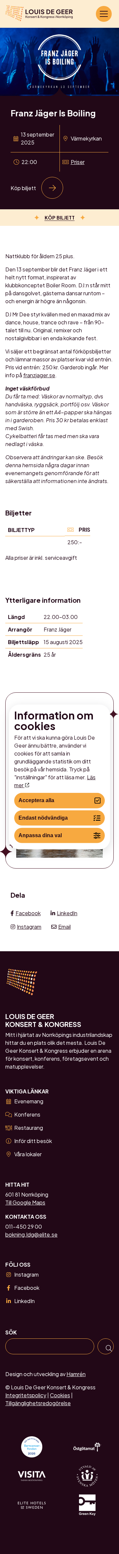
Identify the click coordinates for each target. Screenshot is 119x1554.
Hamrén (76, 1373)
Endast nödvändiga (43, 818)
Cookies (60, 1395)
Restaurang (28, 1127)
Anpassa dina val (40, 835)
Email (64, 926)
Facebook (28, 913)
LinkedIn (67, 913)
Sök (11, 1332)
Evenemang (28, 1101)
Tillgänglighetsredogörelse (38, 1403)
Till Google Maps (25, 1202)
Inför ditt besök (33, 1140)
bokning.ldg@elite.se (31, 1234)
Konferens (27, 1114)
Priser (78, 161)
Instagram (29, 926)
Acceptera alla (36, 800)
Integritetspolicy (25, 1395)
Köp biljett (23, 187)
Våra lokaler (28, 1154)
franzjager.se (39, 375)
